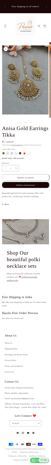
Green (3, 153)
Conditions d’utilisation (37, 456)
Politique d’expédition (21, 460)
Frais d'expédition (17, 145)
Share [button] (6, 204)
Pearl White (28, 153)
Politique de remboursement (29, 452)
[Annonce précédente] (4, 6)
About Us (8, 343)
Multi (24, 153)
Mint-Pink (7, 153)
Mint (15, 153)
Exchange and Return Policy (16, 354)
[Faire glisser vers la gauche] (20, 122)
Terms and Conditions (14, 366)
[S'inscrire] (38, 423)
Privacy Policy (10, 360)
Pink (11, 153)
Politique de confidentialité (17, 456)
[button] (5, 26)
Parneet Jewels (16, 449)
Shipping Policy (11, 348)
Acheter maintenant (25, 185)
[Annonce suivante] (46, 6)
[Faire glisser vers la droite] (31, 122)
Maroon (20, 153)
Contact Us (9, 372)
